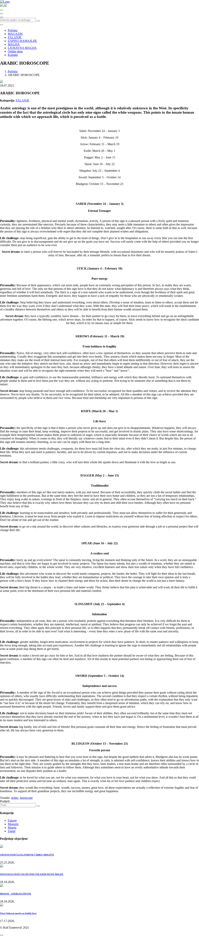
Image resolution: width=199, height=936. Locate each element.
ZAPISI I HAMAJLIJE (22, 40)
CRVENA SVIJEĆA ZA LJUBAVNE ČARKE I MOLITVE (27, 855)
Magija (12, 827)
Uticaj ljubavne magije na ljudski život (18, 913)
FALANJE (14, 37)
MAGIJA (14, 44)
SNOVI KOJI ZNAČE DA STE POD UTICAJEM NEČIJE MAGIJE (31, 874)
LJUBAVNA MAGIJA (22, 47)
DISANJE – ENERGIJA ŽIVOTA (15, 894)
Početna (12, 30)
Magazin (13, 824)
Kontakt (13, 55)
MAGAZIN (15, 33)
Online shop (15, 51)
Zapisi (11, 831)
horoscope (26, 797)
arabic (14, 797)
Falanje (12, 820)
